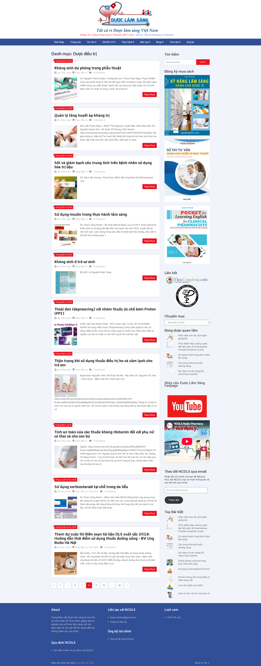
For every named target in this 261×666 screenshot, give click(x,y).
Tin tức (91, 42)
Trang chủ (75, 42)
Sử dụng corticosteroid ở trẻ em (194, 569)
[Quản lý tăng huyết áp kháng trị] (65, 135)
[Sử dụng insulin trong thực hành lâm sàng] (65, 234)
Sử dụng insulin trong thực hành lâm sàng (90, 214)
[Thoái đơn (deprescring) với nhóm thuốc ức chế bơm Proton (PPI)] (65, 333)
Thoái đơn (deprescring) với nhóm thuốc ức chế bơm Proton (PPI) (105, 311)
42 (119, 585)
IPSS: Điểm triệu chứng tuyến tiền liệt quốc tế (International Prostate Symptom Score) (192, 346)
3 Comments (110, 491)
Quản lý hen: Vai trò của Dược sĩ (194, 593)
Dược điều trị (81, 72)
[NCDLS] (130, 19)
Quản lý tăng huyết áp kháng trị (82, 115)
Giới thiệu (59, 42)
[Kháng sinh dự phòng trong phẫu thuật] (65, 88)
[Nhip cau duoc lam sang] (187, 406)
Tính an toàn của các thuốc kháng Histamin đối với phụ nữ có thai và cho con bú (104, 434)
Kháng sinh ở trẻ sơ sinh (74, 262)
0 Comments (99, 72)
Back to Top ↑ (202, 662)
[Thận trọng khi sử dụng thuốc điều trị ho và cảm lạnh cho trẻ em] (65, 385)
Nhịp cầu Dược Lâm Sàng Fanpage (184, 384)
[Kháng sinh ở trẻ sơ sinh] (65, 282)
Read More (149, 94)
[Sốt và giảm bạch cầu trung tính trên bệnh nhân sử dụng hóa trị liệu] (65, 187)
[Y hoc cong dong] (187, 283)
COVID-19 (108, 42)
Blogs (159, 42)
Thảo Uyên (66, 72)
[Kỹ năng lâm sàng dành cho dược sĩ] (187, 134)
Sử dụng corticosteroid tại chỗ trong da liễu (91, 487)
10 (104, 585)
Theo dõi (173, 499)
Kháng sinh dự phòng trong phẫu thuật (87, 68)
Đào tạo (144, 42)
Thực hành (127, 42)
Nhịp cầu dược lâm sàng (63, 662)
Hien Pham (66, 491)
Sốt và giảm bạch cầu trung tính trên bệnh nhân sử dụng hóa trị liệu (103, 165)
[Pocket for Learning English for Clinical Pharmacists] (187, 263)
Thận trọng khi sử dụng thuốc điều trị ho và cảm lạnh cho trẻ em (103, 363)
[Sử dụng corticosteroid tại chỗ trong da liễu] (65, 507)
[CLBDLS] (187, 296)
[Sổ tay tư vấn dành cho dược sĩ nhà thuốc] (187, 201)
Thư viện (174, 42)
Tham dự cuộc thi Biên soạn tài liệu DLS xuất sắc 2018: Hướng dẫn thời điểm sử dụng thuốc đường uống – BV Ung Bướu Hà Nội (104, 538)
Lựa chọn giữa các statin (190, 585)
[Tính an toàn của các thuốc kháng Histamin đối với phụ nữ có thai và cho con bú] (65, 456)
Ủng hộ (190, 42)
